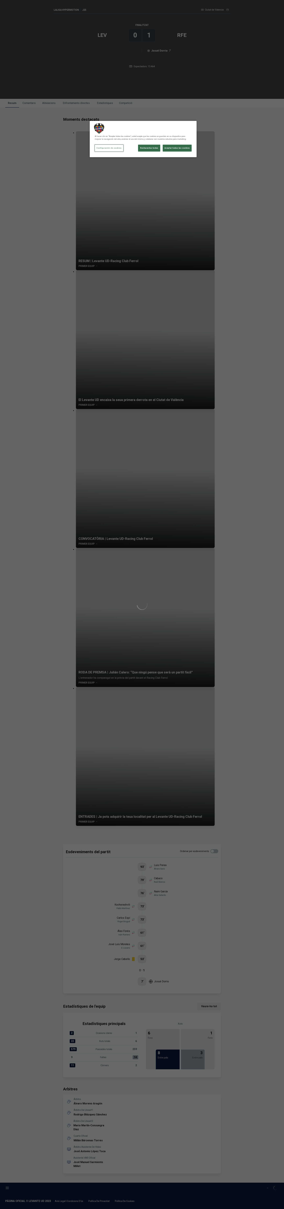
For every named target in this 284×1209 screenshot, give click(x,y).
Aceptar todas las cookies (177, 148)
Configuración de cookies (109, 148)
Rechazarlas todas (149, 148)
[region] (143, 139)
